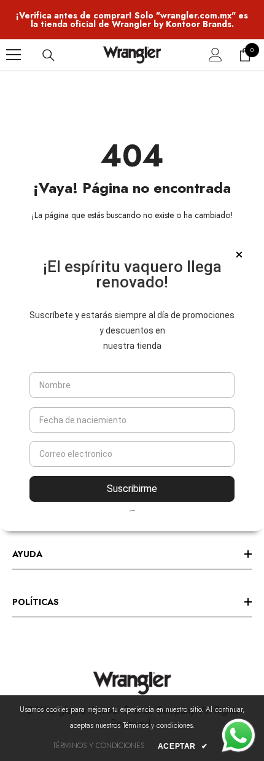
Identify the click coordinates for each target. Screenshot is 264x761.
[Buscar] (48, 55)
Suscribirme (132, 488)
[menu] (13, 54)
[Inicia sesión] (215, 54)
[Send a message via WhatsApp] (238, 735)
